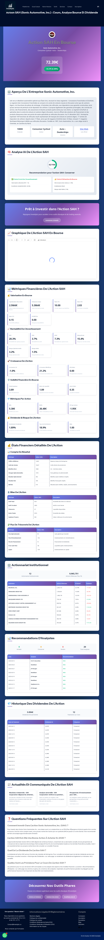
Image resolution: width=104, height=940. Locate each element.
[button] (4, 935)
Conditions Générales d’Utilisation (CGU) (42, 924)
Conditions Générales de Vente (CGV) (41, 922)
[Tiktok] (81, 927)
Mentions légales (35, 916)
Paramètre (81, 920)
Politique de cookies (36, 920)
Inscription (78, 7)
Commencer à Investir (52, 220)
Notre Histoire (46, 7)
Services (62, 7)
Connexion (81, 916)
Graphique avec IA (69, 897)
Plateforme (26, 7)
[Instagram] (79, 927)
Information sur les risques (38, 926)
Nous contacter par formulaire (14, 929)
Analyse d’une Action (53, 897)
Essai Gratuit (36, 7)
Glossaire (81, 924)
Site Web (84, 129)
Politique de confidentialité (38, 918)
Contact (69, 7)
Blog (79, 922)
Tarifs (55, 7)
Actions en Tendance (35, 897)
